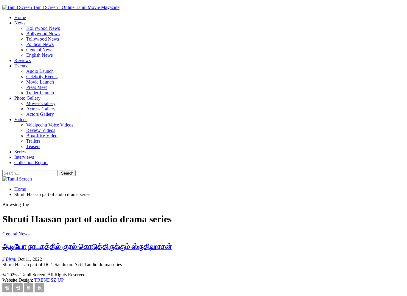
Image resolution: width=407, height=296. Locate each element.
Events (20, 65)
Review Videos (40, 130)
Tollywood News (42, 38)
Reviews (22, 60)
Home (20, 17)
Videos (20, 119)
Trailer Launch (40, 92)
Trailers (33, 141)
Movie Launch (40, 81)
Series (20, 151)
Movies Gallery (40, 103)
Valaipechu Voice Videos (49, 124)
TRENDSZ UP (49, 280)
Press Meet (36, 87)
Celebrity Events (42, 76)
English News (39, 55)
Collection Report (31, 162)
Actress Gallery (40, 108)
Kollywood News (43, 28)
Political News (40, 44)
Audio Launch (40, 71)
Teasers (33, 146)
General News (39, 49)
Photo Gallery (27, 98)
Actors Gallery (40, 114)
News (19, 22)
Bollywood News (43, 33)
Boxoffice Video (42, 135)
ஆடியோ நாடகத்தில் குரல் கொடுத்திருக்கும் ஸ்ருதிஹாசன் (87, 246)
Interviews (24, 157)
